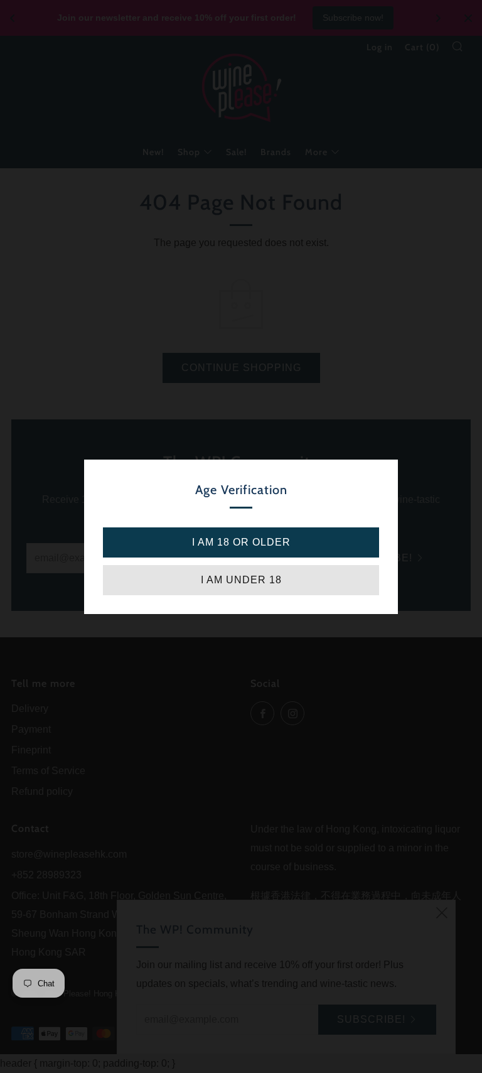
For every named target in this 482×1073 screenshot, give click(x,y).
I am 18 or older (241, 542)
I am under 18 (241, 579)
